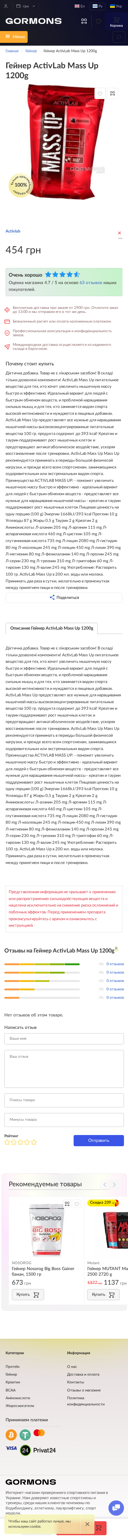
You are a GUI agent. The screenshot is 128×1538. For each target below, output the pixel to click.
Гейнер (11, 1374)
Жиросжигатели (20, 1406)
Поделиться (68, 597)
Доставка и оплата (83, 1374)
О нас (72, 1366)
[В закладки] (100, 93)
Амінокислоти (18, 1398)
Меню (19, 36)
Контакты (75, 1382)
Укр (118, 6)
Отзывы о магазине (84, 1390)
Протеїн (13, 1366)
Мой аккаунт (6, 6)
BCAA (11, 1390)
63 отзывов (91, 282)
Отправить (98, 1140)
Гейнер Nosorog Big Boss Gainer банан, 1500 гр (43, 1271)
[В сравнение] (112, 93)
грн (25, 6)
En (82, 6)
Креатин (13, 1382)
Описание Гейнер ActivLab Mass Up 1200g (51, 628)
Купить (23, 1294)
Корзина (116, 25)
